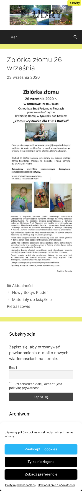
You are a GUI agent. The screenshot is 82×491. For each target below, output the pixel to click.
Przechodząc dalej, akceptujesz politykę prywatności (35, 386)
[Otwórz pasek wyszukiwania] (75, 37)
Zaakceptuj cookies (41, 449)
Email (13, 367)
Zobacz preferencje (41, 474)
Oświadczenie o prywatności (56, 485)
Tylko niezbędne (41, 462)
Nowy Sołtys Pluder (30, 292)
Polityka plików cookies (20, 485)
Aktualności (22, 285)
